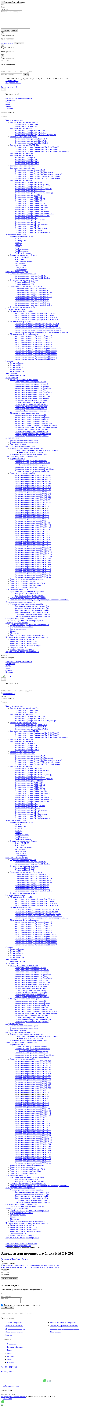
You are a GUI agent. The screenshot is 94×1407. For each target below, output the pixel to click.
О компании (11, 1344)
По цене (25, 1259)
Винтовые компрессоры (14, 1322)
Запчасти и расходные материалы (19, 98)
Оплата (9, 1359)
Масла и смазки (55, 1332)
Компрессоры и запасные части (13, 1397)
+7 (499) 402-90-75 (9, 1367)
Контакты (9, 108)
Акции (9, 1353)
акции (8, 104)
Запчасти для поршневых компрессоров (21, 1244)
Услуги (8, 102)
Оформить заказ (7, 43)
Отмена (14, 30)
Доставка (10, 1356)
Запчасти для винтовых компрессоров (63, 1322)
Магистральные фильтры (14, 1332)
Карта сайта (7, 1399)
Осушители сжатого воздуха (15, 1329)
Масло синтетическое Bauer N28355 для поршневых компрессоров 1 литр (30, 1267)
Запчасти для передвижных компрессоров (64, 1329)
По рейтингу (16, 1259)
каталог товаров (9, 694)
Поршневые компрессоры (14, 1326)
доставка (9, 106)
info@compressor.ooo (13, 83)
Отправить (5, 30)
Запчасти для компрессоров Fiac (18, 1246)
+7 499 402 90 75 (12, 81)
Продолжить (19, 43)
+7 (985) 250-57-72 (9, 1371)
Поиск (26, 74)
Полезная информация (15, 1347)
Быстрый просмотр (8, 1263)
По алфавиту (6, 1259)
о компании (10, 100)
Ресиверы (9, 1335)
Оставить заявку (7, 1307)
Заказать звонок (7, 87)
